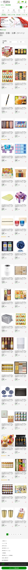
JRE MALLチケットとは (6, 550)
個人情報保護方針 (5, 560)
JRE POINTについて (5, 548)
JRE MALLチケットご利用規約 (7, 555)
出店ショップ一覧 (11, 14)
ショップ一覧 (4, 543)
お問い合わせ (4, 545)
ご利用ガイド (4, 540)
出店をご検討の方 (5, 557)
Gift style (18, 14)
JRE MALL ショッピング (3, 15)
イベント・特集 (25, 14)
